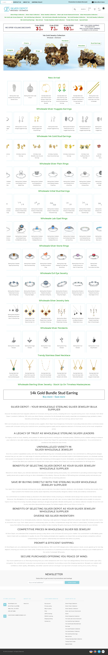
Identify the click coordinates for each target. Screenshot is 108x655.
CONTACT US (17, 2)
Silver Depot (64, 560)
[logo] (16, 9)
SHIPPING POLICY (37, 2)
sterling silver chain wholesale (86, 414)
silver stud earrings (52, 419)
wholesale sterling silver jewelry (48, 414)
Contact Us (80, 504)
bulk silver (35, 426)
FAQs (73, 504)
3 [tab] (56, 67)
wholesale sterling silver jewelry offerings (84, 565)
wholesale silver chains (96, 520)
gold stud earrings (64, 419)
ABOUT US (26, 2)
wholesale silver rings (13, 522)
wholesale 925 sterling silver (63, 533)
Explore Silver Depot (11, 502)
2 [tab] (54, 67)
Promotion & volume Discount (78, 2)
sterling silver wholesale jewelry (30, 424)
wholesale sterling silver (21, 426)
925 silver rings (69, 414)
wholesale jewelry (81, 426)
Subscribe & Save (99, 2)
